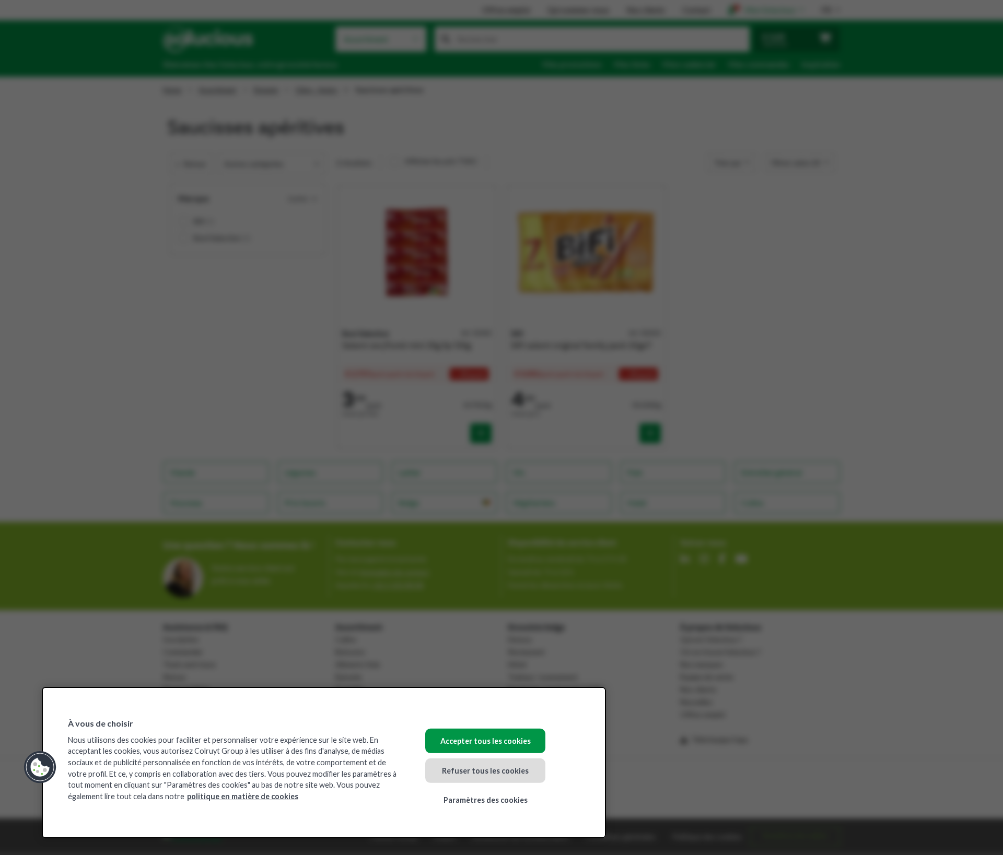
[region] (324, 762)
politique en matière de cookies (242, 796)
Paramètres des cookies (486, 799)
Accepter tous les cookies (485, 741)
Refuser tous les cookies (485, 770)
